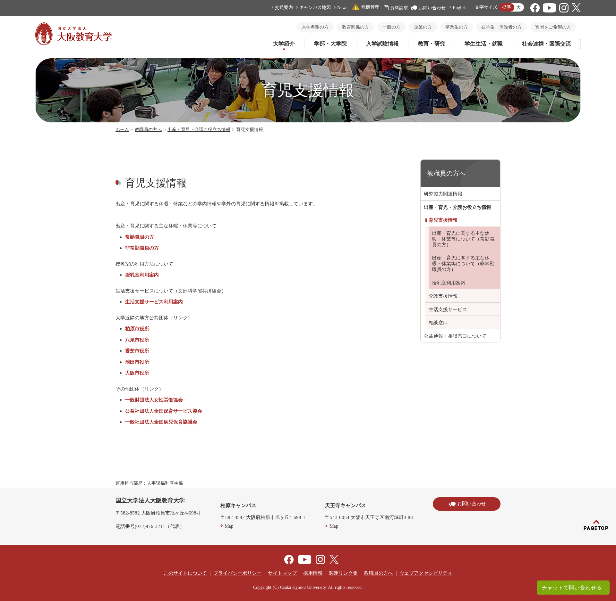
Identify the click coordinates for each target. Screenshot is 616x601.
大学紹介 (284, 44)
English (459, 7)
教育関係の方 (355, 27)
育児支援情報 (443, 220)
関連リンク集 (343, 573)
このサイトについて (185, 573)
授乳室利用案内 (142, 274)
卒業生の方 (456, 27)
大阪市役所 (137, 372)
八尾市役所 (137, 339)
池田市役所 (137, 362)
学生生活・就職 (484, 44)
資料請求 (399, 7)
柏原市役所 (137, 328)
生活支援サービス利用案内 (154, 301)
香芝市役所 (137, 350)
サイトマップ (282, 573)
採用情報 (312, 573)
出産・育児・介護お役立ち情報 (198, 129)
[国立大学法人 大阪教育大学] (73, 43)
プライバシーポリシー (237, 573)
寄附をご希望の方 (553, 27)
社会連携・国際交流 (546, 44)
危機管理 (370, 7)
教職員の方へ (148, 129)
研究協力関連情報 (443, 193)
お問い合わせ (432, 7)
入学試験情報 (382, 44)
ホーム (122, 129)
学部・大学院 (330, 44)
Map (229, 526)
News (342, 7)
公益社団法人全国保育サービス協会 (163, 411)
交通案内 (284, 7)
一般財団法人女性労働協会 (154, 399)
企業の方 (423, 27)
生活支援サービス (448, 309)
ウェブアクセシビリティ (425, 573)
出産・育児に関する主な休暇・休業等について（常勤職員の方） (463, 239)
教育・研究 (431, 44)
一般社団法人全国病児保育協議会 (161, 421)
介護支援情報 (443, 296)
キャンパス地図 (315, 7)
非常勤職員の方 (142, 248)
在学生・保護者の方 (501, 27)
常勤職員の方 (139, 237)
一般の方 (391, 27)
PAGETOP (596, 528)
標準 (506, 7)
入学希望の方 (315, 27)
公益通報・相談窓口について (455, 336)
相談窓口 (438, 322)
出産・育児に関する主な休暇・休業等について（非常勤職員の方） (463, 263)
